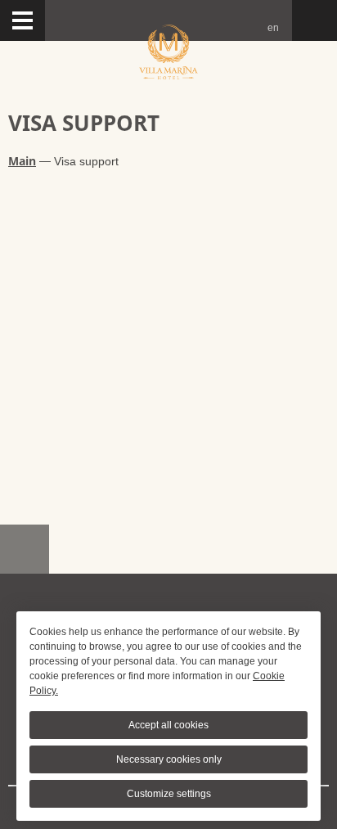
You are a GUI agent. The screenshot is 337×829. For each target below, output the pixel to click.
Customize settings (169, 794)
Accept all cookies (168, 725)
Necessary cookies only (169, 759)
